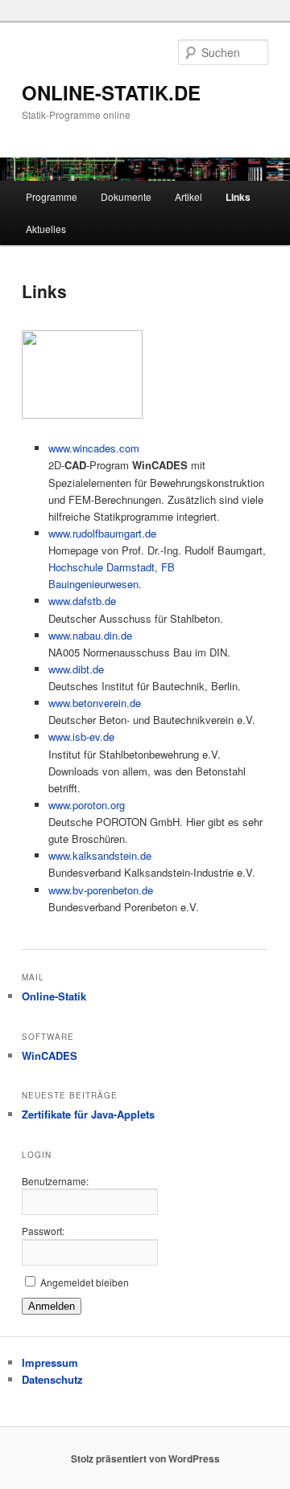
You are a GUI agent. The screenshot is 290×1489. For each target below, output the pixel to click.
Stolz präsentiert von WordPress (145, 1458)
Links (238, 197)
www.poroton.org (86, 804)
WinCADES (49, 1055)
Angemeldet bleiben (84, 1282)
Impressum (50, 1362)
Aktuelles (46, 228)
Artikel (188, 196)
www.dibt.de (76, 669)
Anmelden (51, 1306)
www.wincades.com (93, 448)
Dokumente (126, 196)
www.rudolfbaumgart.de (102, 533)
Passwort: (43, 1230)
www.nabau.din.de (90, 635)
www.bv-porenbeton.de (100, 890)
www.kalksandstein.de (99, 855)
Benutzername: (55, 1181)
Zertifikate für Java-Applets (88, 1114)
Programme (51, 196)
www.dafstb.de (82, 600)
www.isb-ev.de (81, 736)
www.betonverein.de (94, 702)
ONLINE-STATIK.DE (111, 92)
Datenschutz (52, 1379)
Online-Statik (54, 996)
